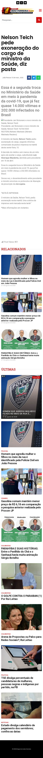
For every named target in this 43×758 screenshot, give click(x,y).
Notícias (4, 722)
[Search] (39, 20)
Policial (4, 451)
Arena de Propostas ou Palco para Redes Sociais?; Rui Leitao (21, 638)
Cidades (4, 498)
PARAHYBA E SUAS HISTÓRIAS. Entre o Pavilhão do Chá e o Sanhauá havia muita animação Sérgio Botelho (20, 355)
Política (4, 675)
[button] (29, 78)
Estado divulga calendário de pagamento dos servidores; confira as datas (18, 728)
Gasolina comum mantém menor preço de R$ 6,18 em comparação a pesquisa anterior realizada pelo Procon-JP (20, 318)
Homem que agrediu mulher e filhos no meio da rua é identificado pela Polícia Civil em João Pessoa (21, 280)
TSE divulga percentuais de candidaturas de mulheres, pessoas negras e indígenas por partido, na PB (20, 682)
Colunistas (6, 546)
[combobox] (18, 20)
